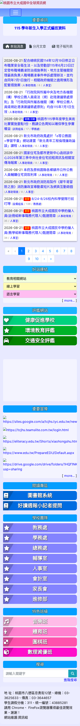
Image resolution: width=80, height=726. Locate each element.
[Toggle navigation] (15, 12)
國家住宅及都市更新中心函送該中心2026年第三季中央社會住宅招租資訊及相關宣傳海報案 (39, 158)
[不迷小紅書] (40, 439)
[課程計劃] (40, 465)
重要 (27, 199)
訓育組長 (18, 128)
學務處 (35, 128)
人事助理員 (29, 85)
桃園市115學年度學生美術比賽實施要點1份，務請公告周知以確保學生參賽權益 (39, 124)
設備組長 (18, 203)
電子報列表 (64, 46)
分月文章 (39, 46)
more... (69, 300)
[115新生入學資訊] (40, 419)
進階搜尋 (70, 680)
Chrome (18, 708)
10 (37, 259)
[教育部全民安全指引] (40, 451)
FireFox (33, 708)
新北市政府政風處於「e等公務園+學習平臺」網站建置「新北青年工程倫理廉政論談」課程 (39, 141)
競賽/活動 (30, 119)
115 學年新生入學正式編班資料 (40, 28)
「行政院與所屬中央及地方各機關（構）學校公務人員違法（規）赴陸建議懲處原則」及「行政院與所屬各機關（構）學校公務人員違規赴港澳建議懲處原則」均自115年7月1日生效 (39, 102)
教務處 (37, 203)
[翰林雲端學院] (36, 430)
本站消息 (16, 46)
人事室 (47, 85)
